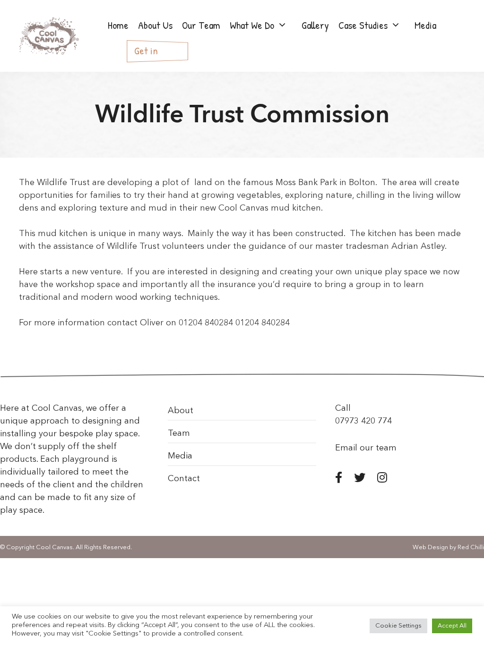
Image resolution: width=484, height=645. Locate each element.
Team (179, 433)
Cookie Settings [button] (398, 626)
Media (180, 456)
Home (118, 25)
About (180, 411)
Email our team (366, 448)
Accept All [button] (452, 626)
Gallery (315, 25)
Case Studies (363, 25)
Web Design (430, 547)
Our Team (201, 25)
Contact (184, 479)
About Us (155, 25)
